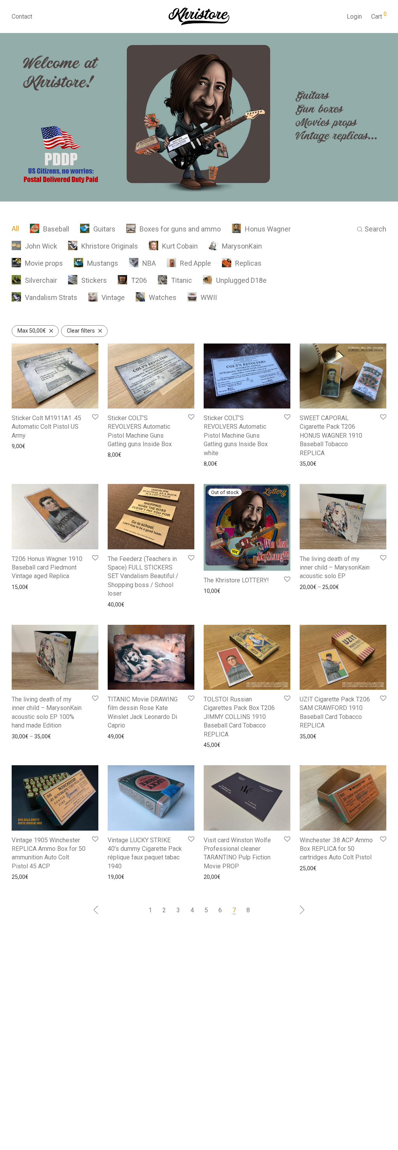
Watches (162, 297)
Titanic (181, 280)
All (15, 228)
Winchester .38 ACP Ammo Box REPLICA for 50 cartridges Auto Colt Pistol (336, 848)
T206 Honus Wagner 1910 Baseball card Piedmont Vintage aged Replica (47, 567)
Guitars (104, 229)
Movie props (44, 263)
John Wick (41, 246)
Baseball (56, 229)
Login (354, 16)
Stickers (94, 280)
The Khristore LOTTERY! (236, 580)
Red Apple (195, 263)
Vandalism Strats (51, 297)
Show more (23, 446)
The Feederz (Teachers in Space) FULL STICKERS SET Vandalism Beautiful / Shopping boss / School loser (143, 576)
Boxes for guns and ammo (180, 229)
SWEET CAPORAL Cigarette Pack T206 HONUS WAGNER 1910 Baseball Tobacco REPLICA (331, 435)
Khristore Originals (109, 246)
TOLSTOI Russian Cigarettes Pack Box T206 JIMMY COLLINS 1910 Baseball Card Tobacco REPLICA (239, 717)
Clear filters (81, 331)
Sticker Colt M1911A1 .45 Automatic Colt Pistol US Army (46, 426)
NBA (149, 263)
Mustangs (102, 263)
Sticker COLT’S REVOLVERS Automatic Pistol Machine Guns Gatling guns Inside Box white (236, 435)
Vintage (113, 297)
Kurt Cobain (180, 246)
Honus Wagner (268, 229)
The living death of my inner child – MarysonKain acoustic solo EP (335, 567)
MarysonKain (242, 246)
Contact (22, 16)
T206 (139, 280)
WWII (209, 297)
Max (31, 331)
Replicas (248, 263)
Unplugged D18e (241, 280)
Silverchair (41, 280)
